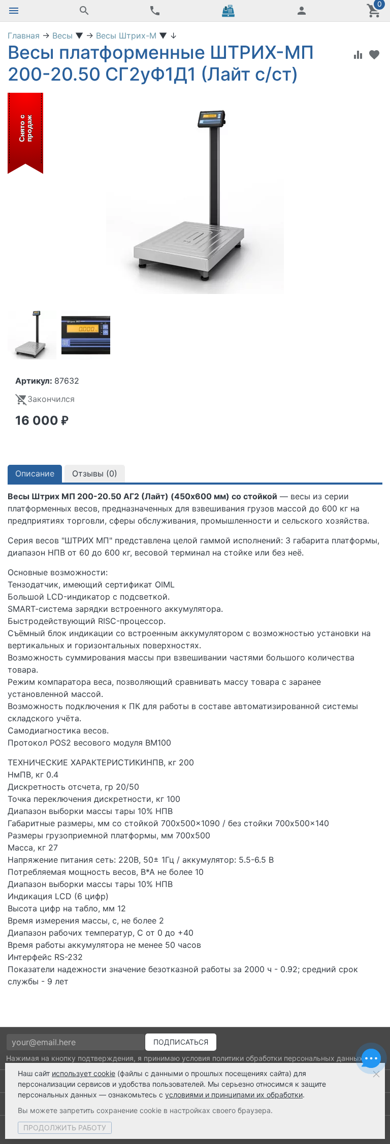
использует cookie (83, 1073)
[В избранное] (374, 55)
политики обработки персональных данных (287, 1058)
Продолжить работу (64, 1127)
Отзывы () (94, 473)
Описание (34, 473)
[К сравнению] (358, 55)
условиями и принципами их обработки (234, 1094)
